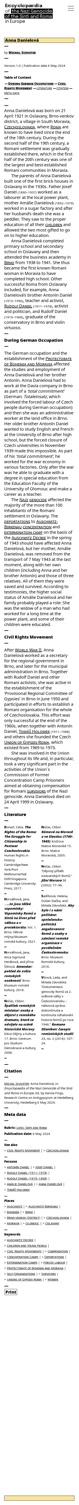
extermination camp (23, 532)
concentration (37, 527)
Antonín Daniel (18, 1167)
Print (10, 1292)
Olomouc (32, 1223)
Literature (44, 88)
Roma (55, 127)
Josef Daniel (44, 1167)
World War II (28, 650)
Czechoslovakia (19, 127)
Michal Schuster (22, 52)
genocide (38, 499)
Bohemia (13, 1212)
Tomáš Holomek (34, 731)
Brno (9, 262)
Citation (62, 88)
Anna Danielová (50, 1184)
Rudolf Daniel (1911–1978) (27, 1173)
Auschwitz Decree (29, 537)
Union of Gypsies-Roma (26, 742)
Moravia (13, 1223)
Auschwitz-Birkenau (43, 1206)
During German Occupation (31, 83)
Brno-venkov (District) (23, 1217)
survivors (36, 791)
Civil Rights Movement (23, 1150)
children (53, 224)
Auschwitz (14, 1206)
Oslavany (52, 1223)
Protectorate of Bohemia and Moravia (38, 361)
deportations (17, 521)
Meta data (11, 93)
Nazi (23, 499)
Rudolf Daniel (18, 306)
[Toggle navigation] (69, 8)
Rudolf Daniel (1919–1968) (27, 1178)
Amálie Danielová (20, 1184)
